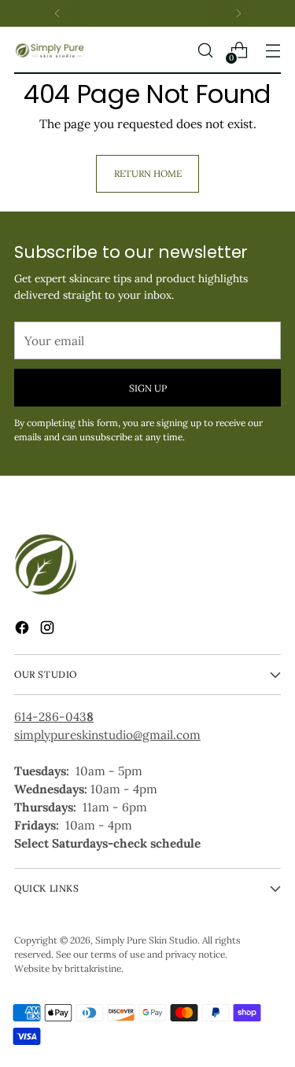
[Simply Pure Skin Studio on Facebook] (23, 630)
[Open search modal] (205, 51)
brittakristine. (94, 968)
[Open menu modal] (272, 51)
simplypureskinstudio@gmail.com (107, 734)
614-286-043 (54, 716)
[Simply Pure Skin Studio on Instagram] (48, 630)
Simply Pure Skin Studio (146, 940)
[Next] (238, 13)
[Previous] (57, 13)
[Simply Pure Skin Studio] (49, 50)
